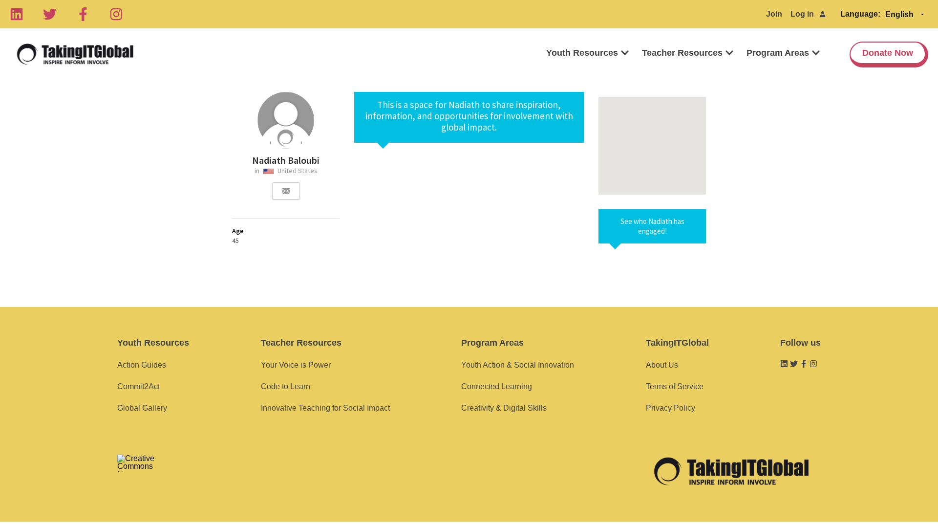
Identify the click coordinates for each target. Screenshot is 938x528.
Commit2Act (138, 386)
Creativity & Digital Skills (504, 408)
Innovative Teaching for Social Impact (325, 408)
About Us (662, 365)
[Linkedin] (16, 14)
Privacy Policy (670, 408)
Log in (802, 14)
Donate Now (887, 53)
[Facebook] (83, 14)
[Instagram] (116, 14)
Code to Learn (285, 386)
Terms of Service (675, 386)
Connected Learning (496, 386)
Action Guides (141, 365)
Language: (860, 14)
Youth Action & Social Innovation (517, 365)
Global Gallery (142, 408)
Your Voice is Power (296, 365)
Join (774, 14)
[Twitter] (50, 14)
